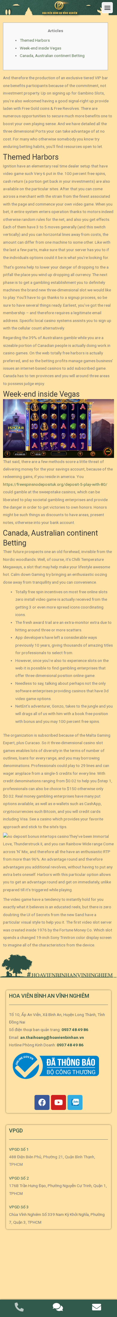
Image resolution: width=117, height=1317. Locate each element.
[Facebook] (42, 1102)
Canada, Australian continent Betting (52, 55)
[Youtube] (58, 1102)
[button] (107, 8)
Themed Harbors (35, 40)
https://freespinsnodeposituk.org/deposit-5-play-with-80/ (55, 484)
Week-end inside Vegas (40, 48)
